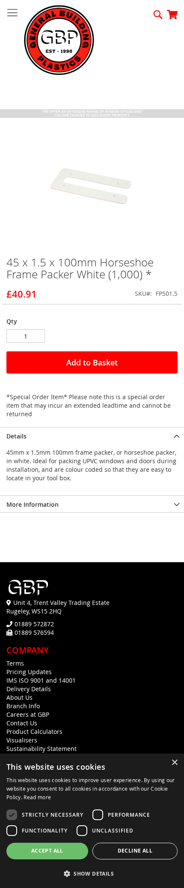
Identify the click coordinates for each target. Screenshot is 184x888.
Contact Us (21, 723)
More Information (32, 504)
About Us (19, 697)
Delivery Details (28, 689)
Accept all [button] (47, 850)
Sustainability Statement (41, 749)
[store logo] (59, 40)
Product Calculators (34, 731)
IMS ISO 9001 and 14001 (41, 680)
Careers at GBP (27, 714)
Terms (15, 663)
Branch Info (23, 706)
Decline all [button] (135, 850)
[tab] (92, 435)
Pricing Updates (29, 672)
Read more (37, 797)
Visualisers (21, 740)
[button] (92, 873)
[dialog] (92, 821)
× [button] (174, 762)
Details (16, 436)
